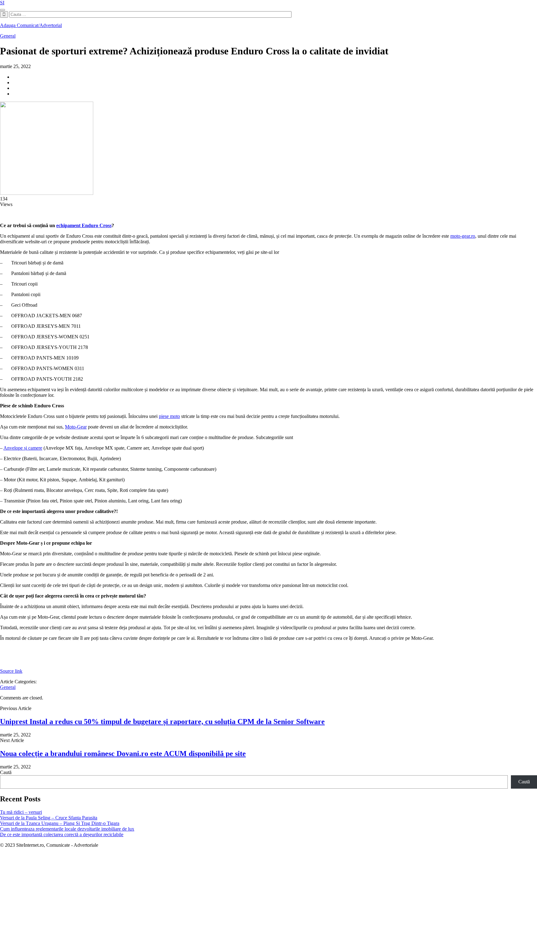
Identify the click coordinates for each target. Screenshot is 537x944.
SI (2, 2)
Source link (11, 671)
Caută (5, 772)
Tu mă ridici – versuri (21, 812)
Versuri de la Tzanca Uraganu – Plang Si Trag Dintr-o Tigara (59, 823)
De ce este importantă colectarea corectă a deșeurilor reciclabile (61, 834)
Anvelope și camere (22, 448)
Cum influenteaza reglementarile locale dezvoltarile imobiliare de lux (67, 829)
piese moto (169, 416)
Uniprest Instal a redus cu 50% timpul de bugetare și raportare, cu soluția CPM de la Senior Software (162, 721)
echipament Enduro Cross (84, 225)
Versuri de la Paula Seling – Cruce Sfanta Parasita (48, 817)
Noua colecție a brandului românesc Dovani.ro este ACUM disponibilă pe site (123, 753)
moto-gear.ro (462, 236)
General (8, 36)
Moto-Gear (76, 426)
